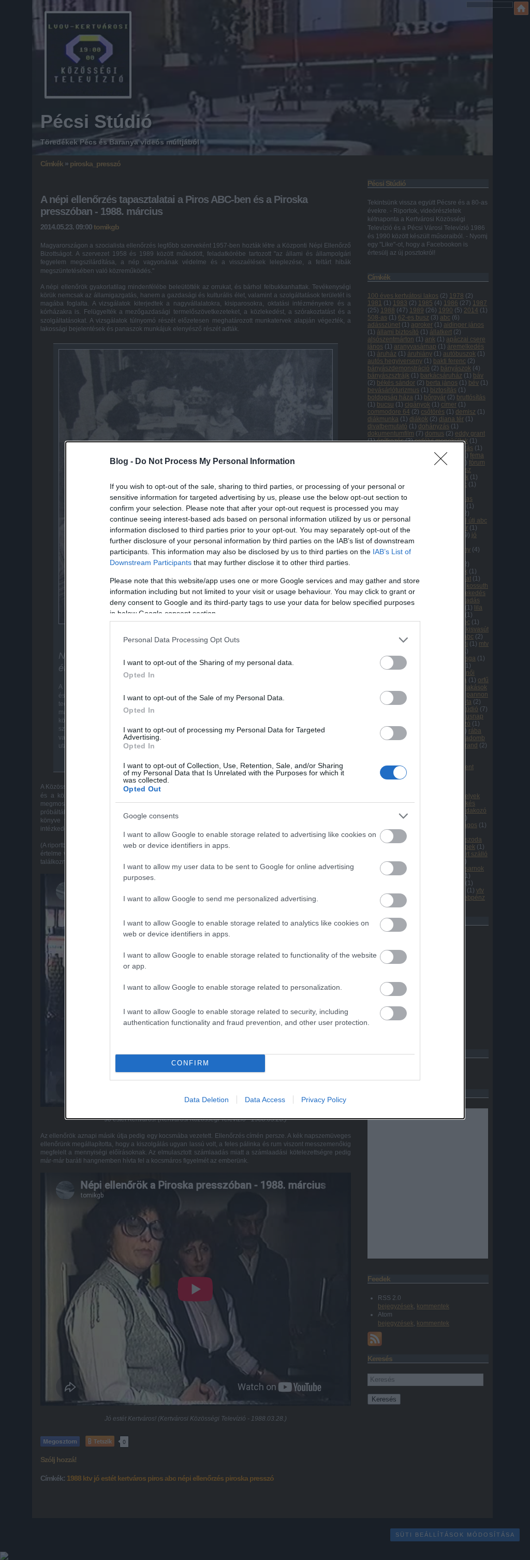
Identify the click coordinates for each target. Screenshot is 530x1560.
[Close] (444, 462)
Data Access (265, 1099)
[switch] (393, 663)
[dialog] (265, 780)
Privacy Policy (323, 1099)
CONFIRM (190, 1063)
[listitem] (265, 639)
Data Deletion (206, 1099)
